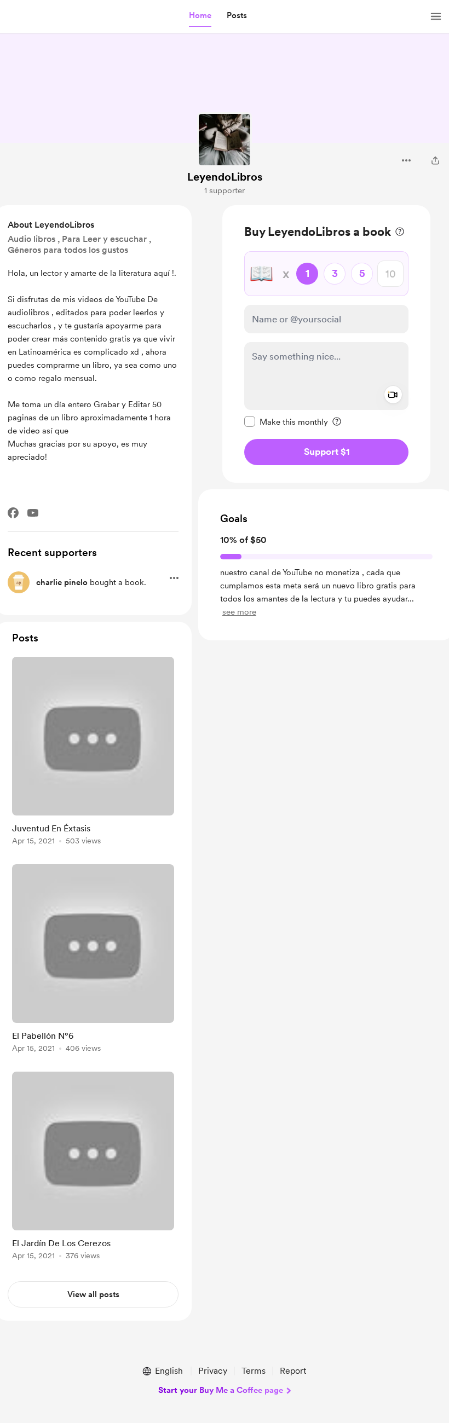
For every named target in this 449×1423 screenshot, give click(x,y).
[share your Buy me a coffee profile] (435, 160)
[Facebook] (13, 512)
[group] (93, 752)
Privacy (212, 1371)
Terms (253, 1371)
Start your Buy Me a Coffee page (220, 1390)
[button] (200, 16)
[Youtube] (32, 512)
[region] (326, 344)
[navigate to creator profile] (224, 139)
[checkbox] (286, 421)
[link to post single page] (93, 752)
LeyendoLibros (224, 176)
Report (293, 1371)
